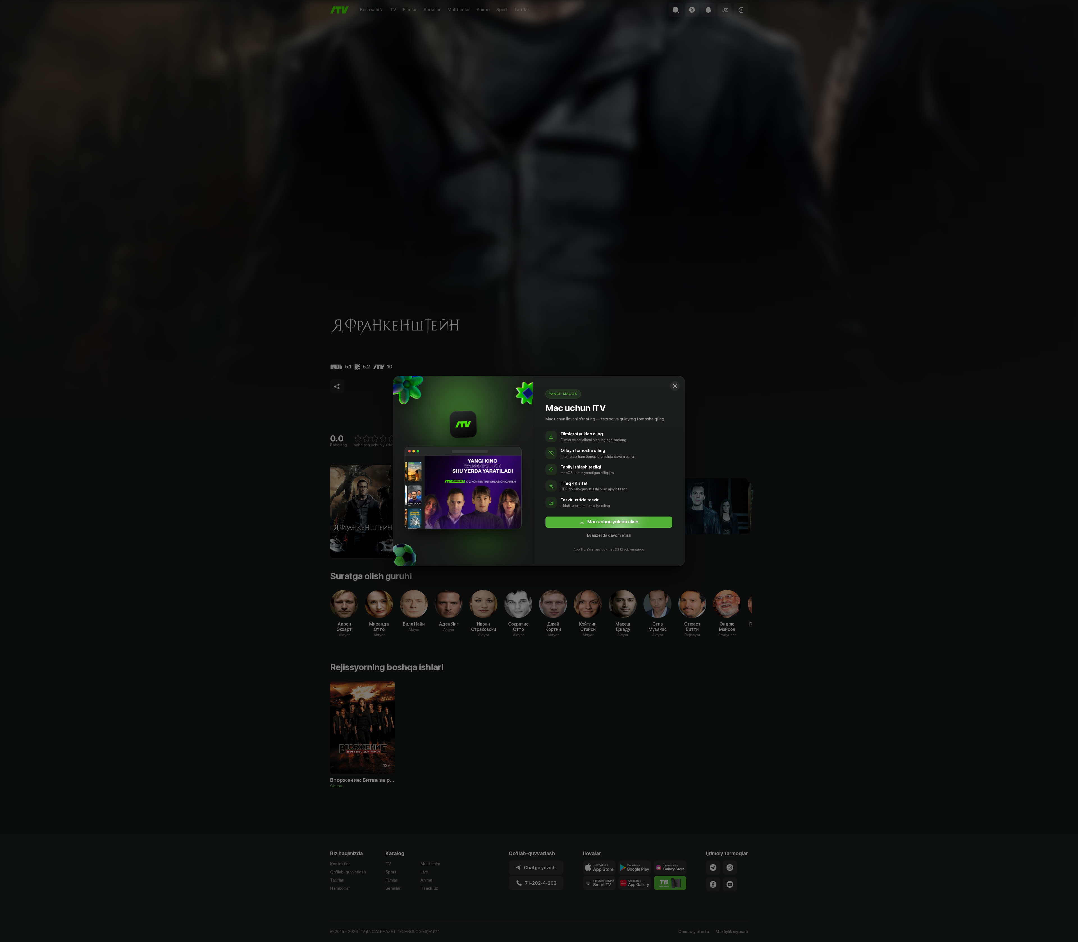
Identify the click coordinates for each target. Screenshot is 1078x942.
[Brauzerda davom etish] (675, 386)
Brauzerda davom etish (609, 535)
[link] (608, 522)
